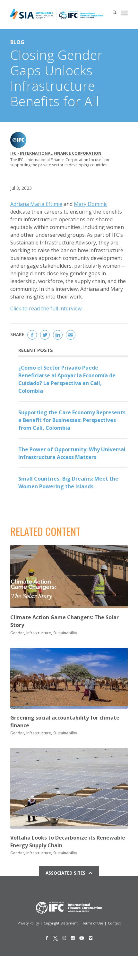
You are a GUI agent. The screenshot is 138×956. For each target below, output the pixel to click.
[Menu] (124, 13)
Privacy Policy (28, 923)
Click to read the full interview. (46, 308)
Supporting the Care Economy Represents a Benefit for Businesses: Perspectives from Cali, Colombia (71, 420)
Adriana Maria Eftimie (36, 203)
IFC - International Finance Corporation (55, 153)
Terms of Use (92, 923)
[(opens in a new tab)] (69, 577)
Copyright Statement (61, 923)
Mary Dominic (90, 203)
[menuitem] (111, 13)
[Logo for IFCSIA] (56, 14)
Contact (114, 923)
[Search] (111, 13)
